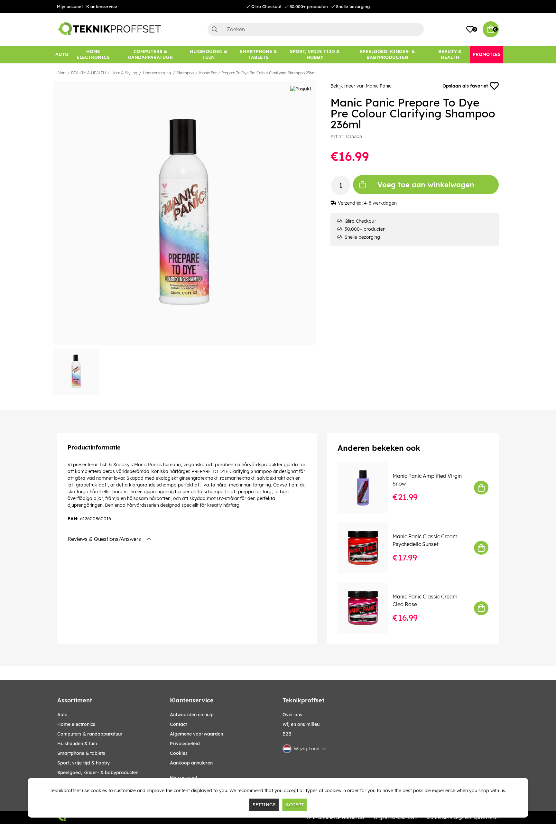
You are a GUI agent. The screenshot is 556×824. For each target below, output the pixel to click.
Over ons (292, 715)
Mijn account (70, 6)
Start (61, 72)
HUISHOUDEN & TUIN (77, 743)
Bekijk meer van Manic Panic (360, 86)
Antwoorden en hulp (192, 715)
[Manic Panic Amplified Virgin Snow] (367, 487)
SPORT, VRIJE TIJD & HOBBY (83, 763)
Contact (178, 724)
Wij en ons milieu (301, 724)
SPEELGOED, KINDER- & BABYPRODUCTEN (97, 772)
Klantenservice (101, 6)
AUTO (62, 715)
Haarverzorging (157, 72)
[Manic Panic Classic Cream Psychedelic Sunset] (367, 548)
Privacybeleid (185, 743)
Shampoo (185, 72)
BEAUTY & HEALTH (88, 72)
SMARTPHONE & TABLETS (81, 753)
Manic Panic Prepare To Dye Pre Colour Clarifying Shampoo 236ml (258, 72)
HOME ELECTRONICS (76, 724)
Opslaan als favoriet (465, 86)
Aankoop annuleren (191, 763)
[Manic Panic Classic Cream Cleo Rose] (367, 608)
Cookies (179, 753)
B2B (287, 734)
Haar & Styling (124, 72)
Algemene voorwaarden (196, 734)
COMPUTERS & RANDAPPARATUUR (90, 734)
